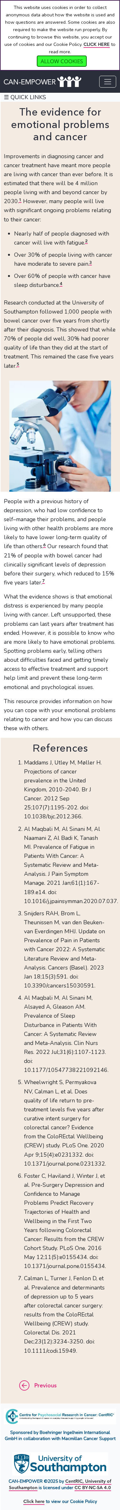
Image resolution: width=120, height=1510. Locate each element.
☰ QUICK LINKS (25, 97)
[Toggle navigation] (107, 82)
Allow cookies (62, 61)
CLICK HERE (97, 44)
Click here (33, 1501)
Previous (45, 1385)
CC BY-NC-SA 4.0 (93, 1487)
